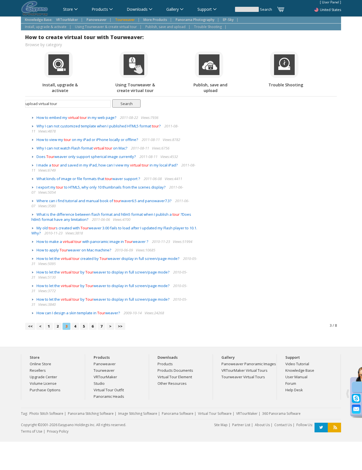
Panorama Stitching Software (91, 413)
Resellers (38, 370)
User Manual (296, 376)
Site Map (221, 424)
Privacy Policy (57, 431)
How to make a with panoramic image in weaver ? (92, 241)
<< (30, 326)
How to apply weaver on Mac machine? (74, 250)
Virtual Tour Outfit (109, 389)
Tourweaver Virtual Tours (243, 376)
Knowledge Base (299, 370)
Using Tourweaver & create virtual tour (106, 26)
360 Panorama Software (281, 413)
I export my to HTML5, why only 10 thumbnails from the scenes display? (101, 187)
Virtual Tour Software (215, 413)
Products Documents (175, 370)
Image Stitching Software (137, 413)
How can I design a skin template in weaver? (78, 312)
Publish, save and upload (165, 26)
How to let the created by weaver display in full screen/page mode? (108, 258)
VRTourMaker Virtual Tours (244, 370)
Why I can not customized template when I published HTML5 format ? (98, 126)
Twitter (321, 428)
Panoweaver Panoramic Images (248, 363)
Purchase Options (45, 389)
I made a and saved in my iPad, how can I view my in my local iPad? (107, 165)
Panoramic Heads (109, 396)
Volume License (43, 383)
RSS (334, 428)
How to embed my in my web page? (76, 117)
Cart (281, 9)
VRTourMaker (105, 376)
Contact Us (283, 424)
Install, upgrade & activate (45, 26)
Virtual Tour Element (175, 376)
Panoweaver (105, 363)
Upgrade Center (43, 376)
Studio (99, 383)
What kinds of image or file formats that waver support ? (88, 178)
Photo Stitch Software (46, 413)
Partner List (241, 424)
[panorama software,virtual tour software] (34, 9)
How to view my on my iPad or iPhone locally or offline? (87, 139)
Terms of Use (31, 431)
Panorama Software (177, 413)
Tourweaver (104, 370)
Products (165, 363)
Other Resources (172, 383)
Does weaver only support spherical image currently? (86, 156)
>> (120, 326)
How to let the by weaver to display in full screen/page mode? (103, 272)
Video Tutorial (297, 363)
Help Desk (294, 389)
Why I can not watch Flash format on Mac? (82, 148)
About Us (262, 424)
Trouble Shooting (208, 26)
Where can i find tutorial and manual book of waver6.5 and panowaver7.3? (104, 200)
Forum (290, 383)
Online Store (40, 363)
